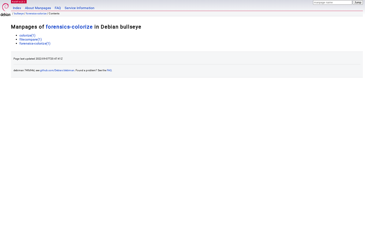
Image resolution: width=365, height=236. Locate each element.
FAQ (58, 8)
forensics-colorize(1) (34, 43)
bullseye (19, 13)
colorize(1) (27, 35)
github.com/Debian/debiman (57, 70)
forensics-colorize (36, 13)
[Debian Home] (5, 8)
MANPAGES (19, 1)
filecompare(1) (30, 39)
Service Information (79, 8)
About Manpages (38, 8)
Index (17, 8)
